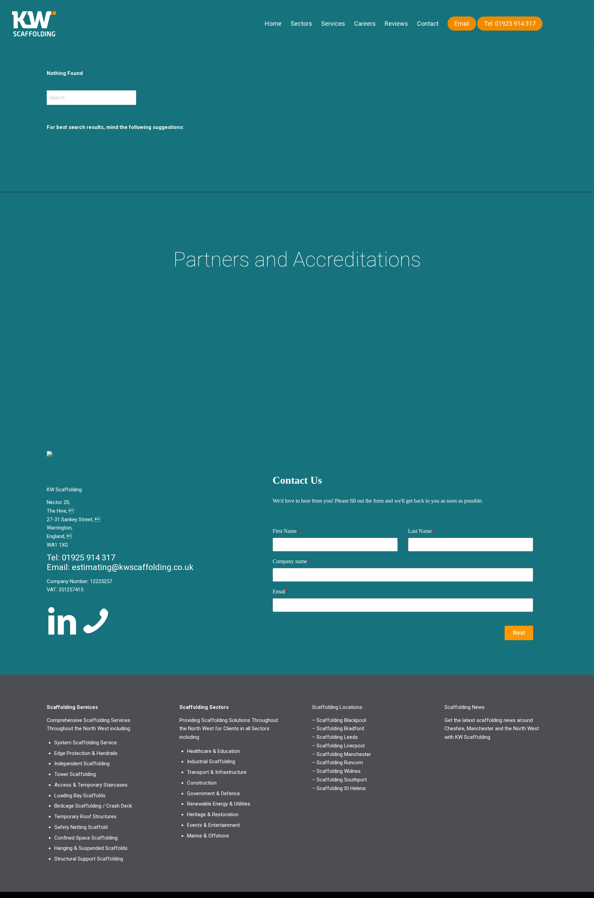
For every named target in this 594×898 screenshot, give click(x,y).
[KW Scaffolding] (48, 23)
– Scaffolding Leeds (335, 737)
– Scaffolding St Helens (339, 788)
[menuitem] (273, 23)
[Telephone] (95, 620)
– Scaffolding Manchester (341, 754)
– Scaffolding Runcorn (337, 762)
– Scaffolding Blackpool (339, 720)
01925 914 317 (88, 557)
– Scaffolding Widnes (336, 771)
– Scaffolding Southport (339, 780)
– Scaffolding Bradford (338, 728)
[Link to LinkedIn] (577, 23)
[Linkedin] (62, 620)
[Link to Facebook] (566, 23)
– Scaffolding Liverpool (338, 746)
